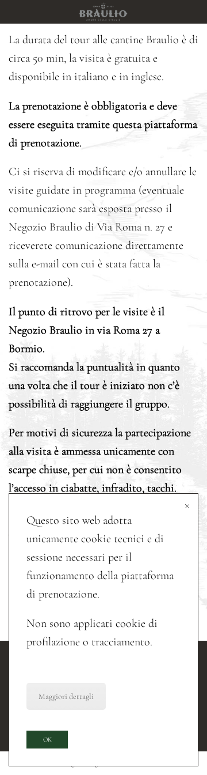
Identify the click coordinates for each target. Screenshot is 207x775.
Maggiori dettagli (66, 696)
